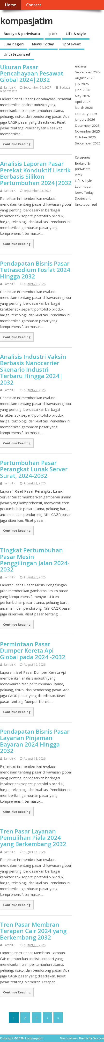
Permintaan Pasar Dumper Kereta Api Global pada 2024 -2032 (32, 650)
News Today (43, 44)
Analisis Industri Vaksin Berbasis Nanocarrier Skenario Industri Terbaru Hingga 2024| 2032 (33, 369)
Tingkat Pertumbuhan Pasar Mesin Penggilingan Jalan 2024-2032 (34, 559)
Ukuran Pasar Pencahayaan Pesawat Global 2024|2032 (31, 73)
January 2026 (85, 119)
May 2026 (82, 96)
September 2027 (88, 72)
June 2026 (82, 90)
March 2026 (84, 107)
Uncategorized (17, 54)
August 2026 (84, 78)
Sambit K (9, 87)
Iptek (52, 33)
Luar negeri (14, 44)
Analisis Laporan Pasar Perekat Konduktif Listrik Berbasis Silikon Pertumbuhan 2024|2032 (36, 173)
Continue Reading (16, 144)
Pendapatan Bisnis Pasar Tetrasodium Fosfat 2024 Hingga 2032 (35, 269)
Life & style (76, 33)
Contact (33, 5)
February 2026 (86, 113)
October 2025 (85, 137)
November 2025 (87, 131)
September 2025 (88, 143)
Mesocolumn (69, 1038)
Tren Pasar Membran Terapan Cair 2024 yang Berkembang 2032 (33, 930)
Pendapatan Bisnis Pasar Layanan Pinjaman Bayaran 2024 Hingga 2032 (34, 741)
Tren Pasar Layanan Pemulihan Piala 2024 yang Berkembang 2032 (33, 837)
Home (10, 5)
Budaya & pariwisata (22, 33)
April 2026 (82, 102)
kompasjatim (26, 21)
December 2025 (87, 125)
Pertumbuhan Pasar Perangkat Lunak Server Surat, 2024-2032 (33, 469)
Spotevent (71, 44)
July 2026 (82, 84)
